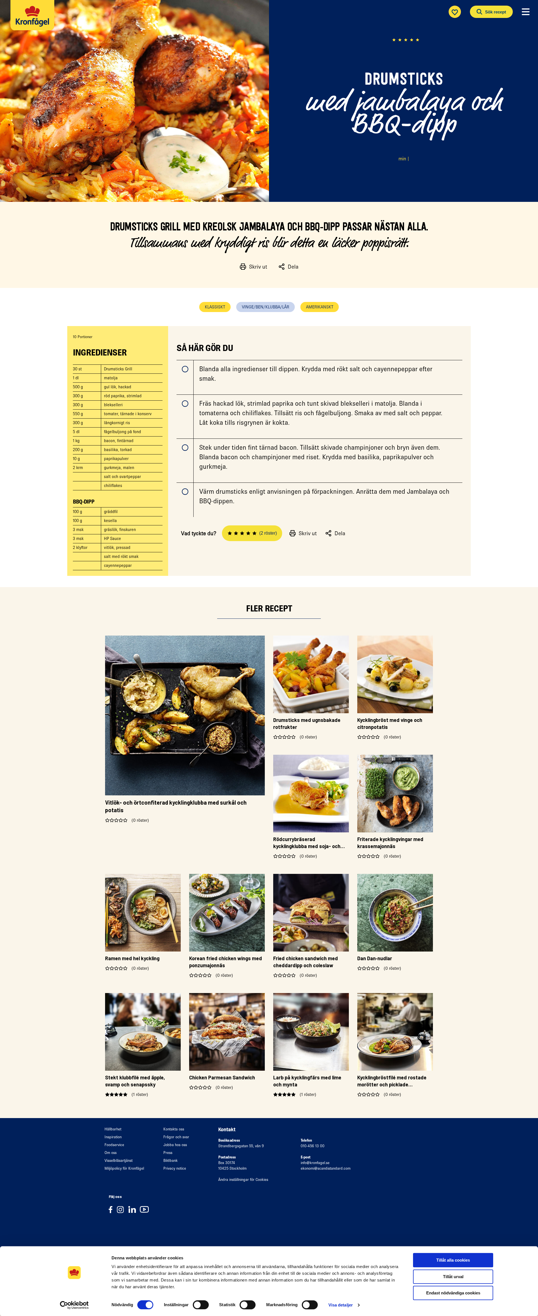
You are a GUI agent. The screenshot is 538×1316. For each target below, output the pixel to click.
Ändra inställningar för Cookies (243, 1180)
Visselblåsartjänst (119, 1160)
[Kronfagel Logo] (33, 18)
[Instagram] (122, 1209)
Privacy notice (174, 1168)
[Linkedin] (134, 1209)
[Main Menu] (525, 12)
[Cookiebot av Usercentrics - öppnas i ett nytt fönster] (74, 1305)
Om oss (111, 1153)
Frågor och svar (176, 1137)
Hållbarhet (113, 1129)
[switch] (201, 1304)
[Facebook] (112, 1209)
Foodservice (114, 1145)
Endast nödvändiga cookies (453, 1292)
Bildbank (170, 1160)
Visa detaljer (340, 1305)
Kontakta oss (173, 1129)
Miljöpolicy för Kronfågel (124, 1168)
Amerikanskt (319, 306)
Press (167, 1153)
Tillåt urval (453, 1276)
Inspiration (113, 1137)
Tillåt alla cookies (453, 1260)
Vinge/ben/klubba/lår (265, 306)
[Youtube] (146, 1209)
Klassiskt (215, 306)
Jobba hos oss (175, 1145)
